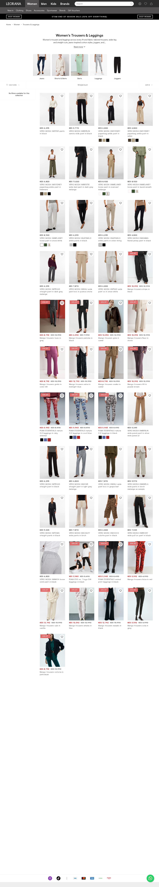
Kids (53, 3)
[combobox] (100, 4)
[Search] (131, 4)
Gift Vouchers (74, 10)
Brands (64, 3)
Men (44, 3)
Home (8, 24)
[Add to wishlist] (62, 96)
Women (32, 3)
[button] (100, 140)
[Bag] (151, 4)
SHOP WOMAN (14, 17)
